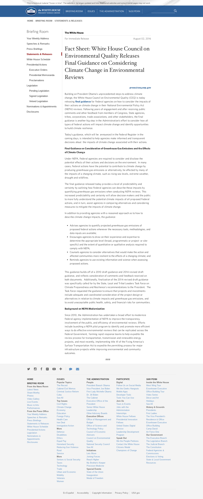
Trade (59, 469)
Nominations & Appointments (42, 106)
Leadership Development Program (127, 433)
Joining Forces (93, 456)
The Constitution (153, 447)
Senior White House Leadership (96, 409)
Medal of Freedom (95, 478)
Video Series (152, 395)
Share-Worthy (33, 393)
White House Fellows (126, 416)
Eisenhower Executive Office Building (156, 424)
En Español (68, 493)
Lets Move (91, 453)
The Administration (111, 11)
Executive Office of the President (97, 402)
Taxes (59, 463)
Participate (123, 379)
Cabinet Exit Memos (66, 388)
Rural (59, 450)
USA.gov (136, 493)
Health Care (62, 419)
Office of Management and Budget (99, 421)
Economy (61, 410)
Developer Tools (123, 395)
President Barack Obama (98, 385)
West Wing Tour (153, 385)
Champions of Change (126, 450)
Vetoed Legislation (38, 101)
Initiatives (91, 450)
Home (30, 21)
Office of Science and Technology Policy (97, 427)
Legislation (32, 85)
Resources (151, 463)
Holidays (150, 401)
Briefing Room (74, 11)
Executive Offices (95, 416)
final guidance (83, 101)
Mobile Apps (122, 391)
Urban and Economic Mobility (66, 473)
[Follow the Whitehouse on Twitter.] (28, 369)
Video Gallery (33, 399)
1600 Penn (134, 11)
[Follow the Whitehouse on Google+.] (47, 369)
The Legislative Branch (156, 441)
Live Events (32, 402)
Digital (119, 382)
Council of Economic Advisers (96, 433)
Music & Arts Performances (33, 406)
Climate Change (64, 407)
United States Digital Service (125, 427)
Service (60, 453)
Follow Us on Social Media (128, 385)
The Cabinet (92, 398)
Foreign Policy (63, 416)
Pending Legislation (39, 90)
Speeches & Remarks (38, 43)
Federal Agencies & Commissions (155, 452)
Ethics (60, 438)
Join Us (120, 401)
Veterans (61, 478)
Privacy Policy (121, 493)
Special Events (94, 469)
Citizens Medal (123, 447)
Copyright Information (102, 493)
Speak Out (121, 438)
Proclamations (36, 80)
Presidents (151, 410)
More (59, 429)
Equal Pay (61, 441)
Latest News (33, 389)
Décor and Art (152, 398)
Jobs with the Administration (123, 409)
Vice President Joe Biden (98, 388)
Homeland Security (65, 444)
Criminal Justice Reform (68, 391)
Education (61, 413)
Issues (91, 11)
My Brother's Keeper (96, 463)
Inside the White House (157, 382)
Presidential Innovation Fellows (126, 421)
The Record (62, 385)
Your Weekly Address (38, 38)
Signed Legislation (38, 96)
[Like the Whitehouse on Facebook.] (41, 369)
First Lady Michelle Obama (99, 391)
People (90, 382)
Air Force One (152, 432)
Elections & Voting (154, 456)
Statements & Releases (68, 21)
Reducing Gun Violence (67, 447)
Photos (30, 396)
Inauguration (92, 475)
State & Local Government (158, 459)
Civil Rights (62, 404)
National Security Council (98, 444)
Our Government (154, 435)
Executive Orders (38, 69)
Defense (60, 432)
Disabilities (62, 435)
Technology (62, 466)
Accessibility (83, 493)
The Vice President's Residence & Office (155, 418)
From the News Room (37, 386)
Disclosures (33, 111)
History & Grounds (155, 407)
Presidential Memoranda (41, 75)
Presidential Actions (37, 64)
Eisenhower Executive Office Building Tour (156, 390)
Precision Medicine (95, 466)
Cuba (59, 395)
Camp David (151, 429)
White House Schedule (38, 59)
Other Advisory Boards (97, 413)
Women (60, 481)
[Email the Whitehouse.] (77, 369)
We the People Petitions (127, 441)
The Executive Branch (156, 438)
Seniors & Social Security (68, 459)
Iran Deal (61, 422)
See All (60, 398)
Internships (121, 413)
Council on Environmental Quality (98, 439)
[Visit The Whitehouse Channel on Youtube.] (54, 369)
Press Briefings (35, 49)
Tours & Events (123, 404)
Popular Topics (64, 382)
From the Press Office (38, 411)
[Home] (42, 15)
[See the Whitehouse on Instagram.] (35, 369)
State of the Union (95, 472)
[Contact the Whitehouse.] (69, 369)
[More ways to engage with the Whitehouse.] (60, 369)
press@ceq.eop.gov (140, 87)
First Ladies (151, 413)
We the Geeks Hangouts (127, 388)
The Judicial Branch (155, 444)
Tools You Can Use (125, 398)
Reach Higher (93, 459)
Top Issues (62, 401)
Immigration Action (65, 425)
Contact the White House (127, 444)
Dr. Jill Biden (92, 395)
